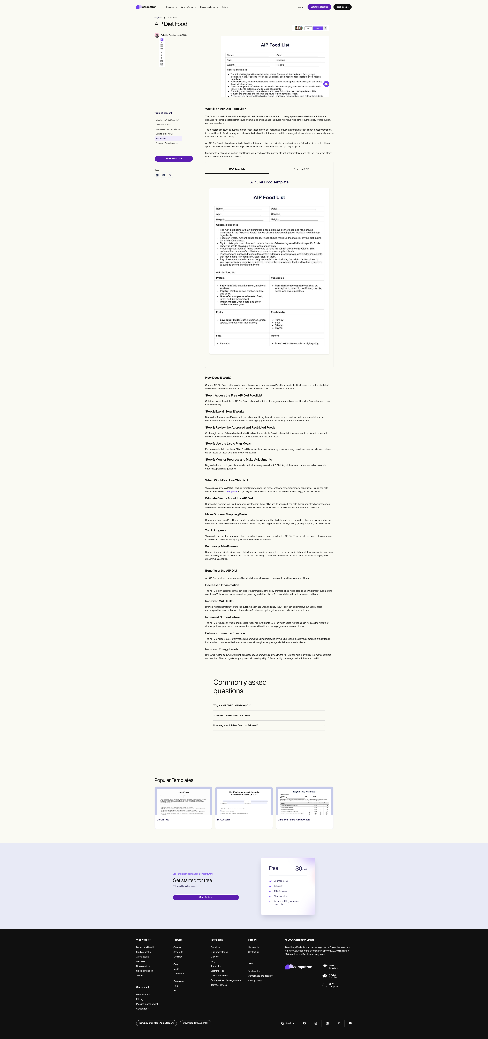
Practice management (147, 1004)
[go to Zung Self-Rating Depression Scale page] (304, 801)
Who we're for (187, 7)
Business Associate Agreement (226, 980)
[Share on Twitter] (170, 175)
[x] (338, 1023)
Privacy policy (255, 981)
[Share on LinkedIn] (157, 175)
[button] (288, 1023)
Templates (216, 966)
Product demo (143, 995)
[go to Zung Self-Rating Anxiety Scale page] (244, 801)
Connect (177, 947)
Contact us (253, 952)
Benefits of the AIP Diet (165, 134)
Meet (176, 969)
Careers (214, 957)
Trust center (254, 971)
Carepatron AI (143, 1009)
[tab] (237, 170)
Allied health (142, 957)
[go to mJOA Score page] (183, 801)
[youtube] (350, 1023)
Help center (254, 947)
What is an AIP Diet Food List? (167, 120)
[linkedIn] (327, 1023)
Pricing (225, 7)
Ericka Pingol (168, 35)
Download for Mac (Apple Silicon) (156, 1023)
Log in (300, 7)
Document (178, 974)
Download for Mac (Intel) (195, 1023)
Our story (215, 947)
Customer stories (207, 7)
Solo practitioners (144, 971)
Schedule (178, 952)
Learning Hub (217, 971)
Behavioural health (145, 947)
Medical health (143, 952)
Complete (178, 981)
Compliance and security (260, 976)
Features (170, 7)
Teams (139, 976)
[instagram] (315, 1023)
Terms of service (219, 985)
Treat (175, 986)
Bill (174, 991)
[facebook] (304, 1023)
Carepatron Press (219, 976)
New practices (143, 966)
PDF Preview (161, 139)
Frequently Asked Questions (167, 143)
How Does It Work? (163, 125)
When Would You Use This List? (168, 129)
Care (175, 964)
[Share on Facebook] (163, 175)
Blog (213, 962)
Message (177, 957)
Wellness (140, 962)
